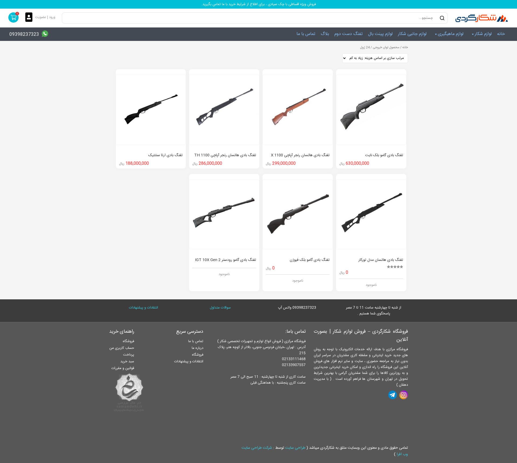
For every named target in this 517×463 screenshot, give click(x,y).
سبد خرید (127, 361)
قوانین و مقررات (122, 368)
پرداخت (128, 355)
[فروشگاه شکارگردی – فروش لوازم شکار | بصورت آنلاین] (480, 18)
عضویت (40, 17)
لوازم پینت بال (380, 34)
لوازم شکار (483, 34)
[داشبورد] (30, 17)
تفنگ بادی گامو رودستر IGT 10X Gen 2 (225, 260)
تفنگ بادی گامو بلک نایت (384, 155)
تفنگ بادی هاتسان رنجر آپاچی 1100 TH (225, 155)
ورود (52, 17)
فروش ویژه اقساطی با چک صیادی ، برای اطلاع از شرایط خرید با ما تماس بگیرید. (258, 4)
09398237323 (24, 34)
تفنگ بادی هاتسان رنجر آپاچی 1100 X (300, 155)
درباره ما (197, 348)
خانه (501, 34)
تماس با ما (305, 34)
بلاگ (325, 34)
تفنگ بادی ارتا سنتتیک (165, 155)
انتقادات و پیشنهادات (143, 308)
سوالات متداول (220, 308)
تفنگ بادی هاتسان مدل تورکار (380, 260)
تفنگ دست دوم (348, 34)
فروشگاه (197, 355)
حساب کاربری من (121, 348)
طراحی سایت (295, 448)
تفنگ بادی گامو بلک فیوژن (310, 260)
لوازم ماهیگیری (450, 34)
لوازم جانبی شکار (412, 34)
